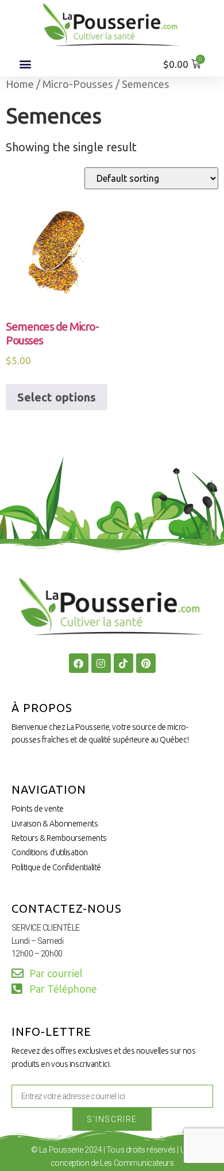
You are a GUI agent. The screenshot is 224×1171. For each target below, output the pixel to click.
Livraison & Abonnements (54, 823)
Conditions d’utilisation (49, 852)
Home (20, 84)
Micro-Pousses (78, 84)
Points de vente (37, 808)
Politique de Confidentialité (56, 867)
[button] (25, 64)
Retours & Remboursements (59, 838)
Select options (56, 397)
